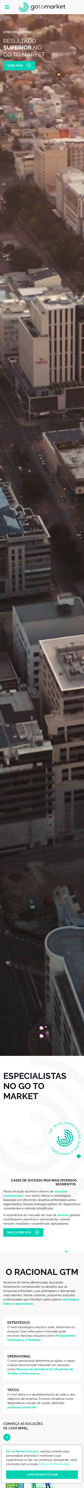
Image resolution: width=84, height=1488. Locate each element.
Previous (2, 1051)
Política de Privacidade (54, 1464)
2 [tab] (80, 535)
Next (81, 1051)
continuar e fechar (42, 1474)
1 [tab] (80, 531)
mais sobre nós (19, 1232)
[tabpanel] (42, 535)
